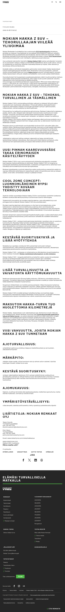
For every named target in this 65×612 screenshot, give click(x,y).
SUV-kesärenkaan (55, 56)
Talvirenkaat (6, 503)
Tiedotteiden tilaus (8, 565)
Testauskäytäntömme (9, 603)
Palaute (5, 562)
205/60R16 (38, 506)
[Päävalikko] (60, 2)
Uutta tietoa (36, 452)
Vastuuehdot (29, 599)
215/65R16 (37, 518)
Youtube (7, 571)
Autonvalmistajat (8, 515)
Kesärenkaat (7, 500)
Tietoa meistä (40, 529)
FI (52, 2)
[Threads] (42, 460)
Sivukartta (20, 603)
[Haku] (56, 2)
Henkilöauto (6, 506)
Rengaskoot (38, 523)
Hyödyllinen (8, 452)
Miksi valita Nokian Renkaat (42, 532)
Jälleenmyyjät (9, 547)
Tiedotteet (38, 538)
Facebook (8, 568)
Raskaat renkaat (9, 521)
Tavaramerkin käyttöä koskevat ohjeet (13, 599)
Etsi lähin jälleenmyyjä (9, 550)
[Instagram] (19, 586)
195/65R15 (37, 503)
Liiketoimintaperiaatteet (42, 599)
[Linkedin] (36, 460)
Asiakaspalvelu (41, 547)
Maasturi (5, 509)
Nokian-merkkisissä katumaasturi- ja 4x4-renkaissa (38, 254)
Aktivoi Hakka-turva (9, 532)
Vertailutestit (7, 518)
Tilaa (20, 576)
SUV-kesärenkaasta (43, 51)
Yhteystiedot (8, 559)
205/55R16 (38, 500)
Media (38, 541)
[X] (29, 460)
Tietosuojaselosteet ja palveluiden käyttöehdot (42, 595)
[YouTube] (23, 586)
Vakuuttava (22, 452)
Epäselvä (49, 452)
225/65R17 (38, 520)
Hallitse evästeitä (30, 603)
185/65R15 (37, 512)
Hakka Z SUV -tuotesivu (11, 443)
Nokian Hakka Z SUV (34, 61)
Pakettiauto (6, 512)
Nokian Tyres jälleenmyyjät (11, 553)
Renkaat (6, 497)
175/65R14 (37, 515)
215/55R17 (37, 509)
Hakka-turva (32, 72)
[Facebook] (23, 460)
